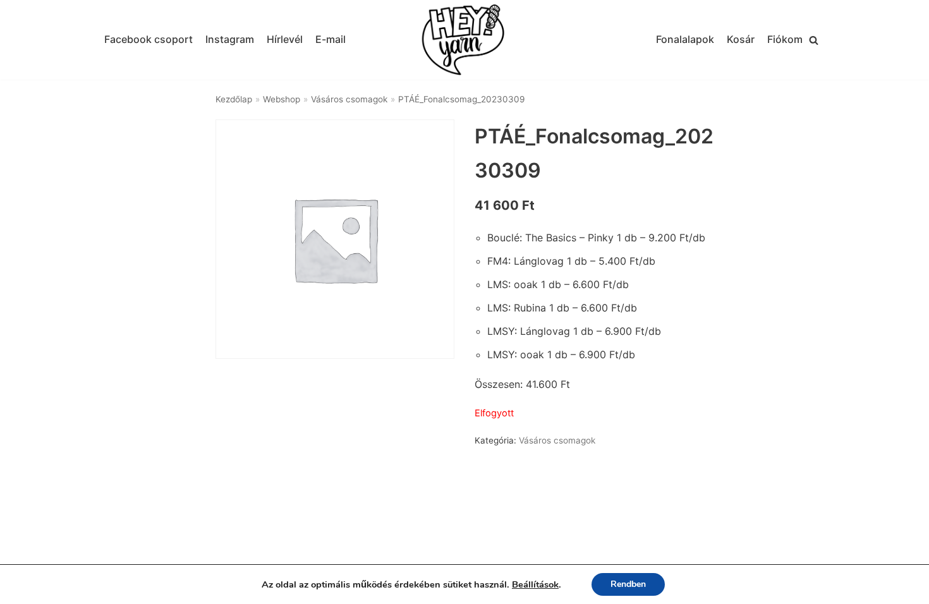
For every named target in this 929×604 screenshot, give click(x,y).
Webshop (281, 99)
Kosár (741, 39)
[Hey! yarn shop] (464, 40)
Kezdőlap (234, 99)
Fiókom (785, 39)
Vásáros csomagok (349, 99)
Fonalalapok (685, 39)
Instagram (229, 39)
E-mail (330, 39)
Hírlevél (285, 39)
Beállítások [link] (535, 584)
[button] (813, 40)
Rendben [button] (628, 584)
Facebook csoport (148, 39)
